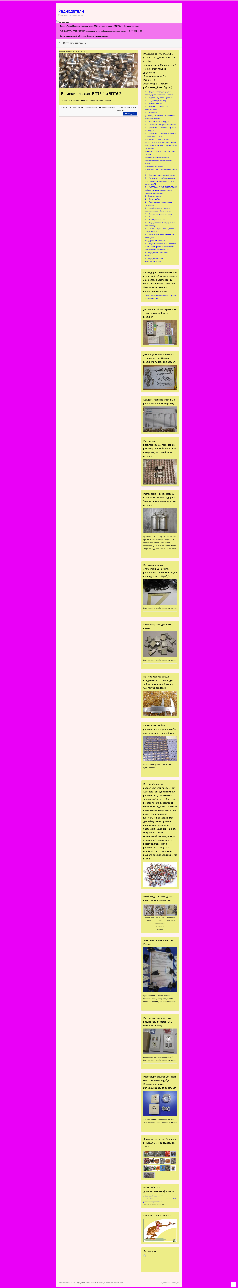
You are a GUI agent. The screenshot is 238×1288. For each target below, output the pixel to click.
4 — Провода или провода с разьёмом (159, 217)
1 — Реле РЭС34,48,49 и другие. (157, 122)
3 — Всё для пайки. (152, 199)
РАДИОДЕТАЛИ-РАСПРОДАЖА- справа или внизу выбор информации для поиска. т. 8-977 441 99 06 (101, 31)
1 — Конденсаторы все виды (156, 101)
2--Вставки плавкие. (91, 107)
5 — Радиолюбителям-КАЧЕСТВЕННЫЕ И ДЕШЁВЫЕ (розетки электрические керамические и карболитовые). (160, 247)
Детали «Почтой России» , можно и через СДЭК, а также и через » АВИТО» (90, 26)
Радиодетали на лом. (153, 261)
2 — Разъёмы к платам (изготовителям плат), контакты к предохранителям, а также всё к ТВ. (160, 181)
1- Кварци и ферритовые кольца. (157, 157)
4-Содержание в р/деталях (155, 241)
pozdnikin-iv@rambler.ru (152, 1202)
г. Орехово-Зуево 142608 (153, 1196)
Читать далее (130, 114)
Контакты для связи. (132, 26)
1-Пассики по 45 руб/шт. (154, 166)
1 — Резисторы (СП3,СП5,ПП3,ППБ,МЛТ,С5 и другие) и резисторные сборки (160, 116)
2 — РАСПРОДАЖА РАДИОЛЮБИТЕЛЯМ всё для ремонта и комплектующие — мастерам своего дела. (161, 190)
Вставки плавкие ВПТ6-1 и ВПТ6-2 (91, 93)
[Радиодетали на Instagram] (177, 10)
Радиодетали (71, 11)
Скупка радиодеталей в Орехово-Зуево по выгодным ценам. (84, 36)
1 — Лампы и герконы (153, 104)
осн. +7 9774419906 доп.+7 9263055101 (159, 1199)
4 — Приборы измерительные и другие (159, 214)
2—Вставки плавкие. (153, 196)
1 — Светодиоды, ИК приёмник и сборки (160, 125)
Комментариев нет (108, 107)
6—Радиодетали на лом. (154, 258)
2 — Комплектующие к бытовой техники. (160, 175)
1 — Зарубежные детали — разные (158, 98)
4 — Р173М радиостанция (155, 220)
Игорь (65, 107)
